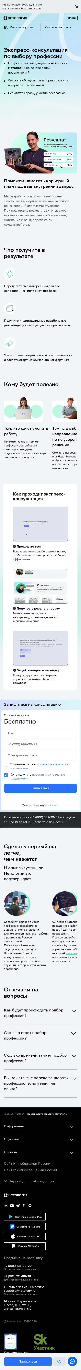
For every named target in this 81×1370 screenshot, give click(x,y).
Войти (72, 17)
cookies (26, 4)
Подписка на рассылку (23, 1258)
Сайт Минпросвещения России (30, 1170)
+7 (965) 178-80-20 (18, 1266)
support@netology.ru (20, 1290)
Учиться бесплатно (58, 27)
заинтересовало (28, 953)
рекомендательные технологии (21, 8)
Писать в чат (13, 1287)
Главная (8, 1113)
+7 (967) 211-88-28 (17, 1276)
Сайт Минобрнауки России (27, 1163)
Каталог (19, 1113)
